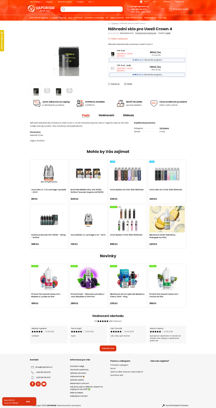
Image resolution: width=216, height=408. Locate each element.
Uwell (168, 33)
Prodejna (80, 2)
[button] (49, 197)
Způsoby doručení (78, 373)
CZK (154, 1)
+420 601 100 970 (138, 9)
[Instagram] (38, 384)
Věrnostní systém (65, 2)
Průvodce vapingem (119, 365)
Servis (113, 368)
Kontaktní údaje (77, 366)
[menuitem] (38, 18)
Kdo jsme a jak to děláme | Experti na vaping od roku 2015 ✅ (86, 388)
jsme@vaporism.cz (140, 6)
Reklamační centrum (79, 383)
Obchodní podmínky (79, 369)
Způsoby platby (77, 380)
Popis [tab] (86, 115)
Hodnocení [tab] (106, 115)
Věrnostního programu (153, 60)
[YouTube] (43, 384)
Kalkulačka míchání (79, 396)
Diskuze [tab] (128, 115)
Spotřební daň (116, 375)
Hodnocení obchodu (108, 316)
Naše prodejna (76, 392)
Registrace (180, 1)
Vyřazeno (164, 128)
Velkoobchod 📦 (77, 376)
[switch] (145, 1)
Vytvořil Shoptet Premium (176, 405)
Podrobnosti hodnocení (145, 33)
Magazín (49, 2)
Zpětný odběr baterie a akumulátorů (126, 372)
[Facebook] (32, 384)
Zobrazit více (108, 348)
